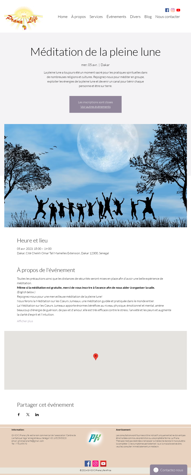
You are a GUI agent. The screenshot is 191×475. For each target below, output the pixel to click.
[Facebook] (167, 10)
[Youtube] (178, 10)
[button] (135, 16)
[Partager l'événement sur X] (28, 414)
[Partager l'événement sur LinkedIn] (37, 414)
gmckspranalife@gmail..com (31, 440)
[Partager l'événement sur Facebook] (19, 414)
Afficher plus (25, 321)
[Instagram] (173, 10)
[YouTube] (103, 464)
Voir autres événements (95, 107)
